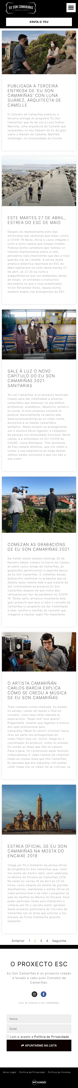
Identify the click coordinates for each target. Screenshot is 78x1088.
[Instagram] (34, 994)
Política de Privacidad (32, 1072)
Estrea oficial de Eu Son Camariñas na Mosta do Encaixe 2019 (37, 851)
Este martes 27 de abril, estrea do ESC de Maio (37, 220)
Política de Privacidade (51, 1037)
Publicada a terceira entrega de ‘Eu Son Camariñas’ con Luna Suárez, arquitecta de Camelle (34, 96)
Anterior (18, 941)
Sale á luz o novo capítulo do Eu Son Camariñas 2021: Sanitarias (31, 378)
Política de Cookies (59, 1072)
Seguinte (59, 941)
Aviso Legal (9, 1072)
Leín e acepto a (39, 1037)
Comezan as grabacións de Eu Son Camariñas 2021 (38, 547)
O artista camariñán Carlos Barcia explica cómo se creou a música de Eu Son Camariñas (37, 690)
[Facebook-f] (44, 994)
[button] (71, 8)
